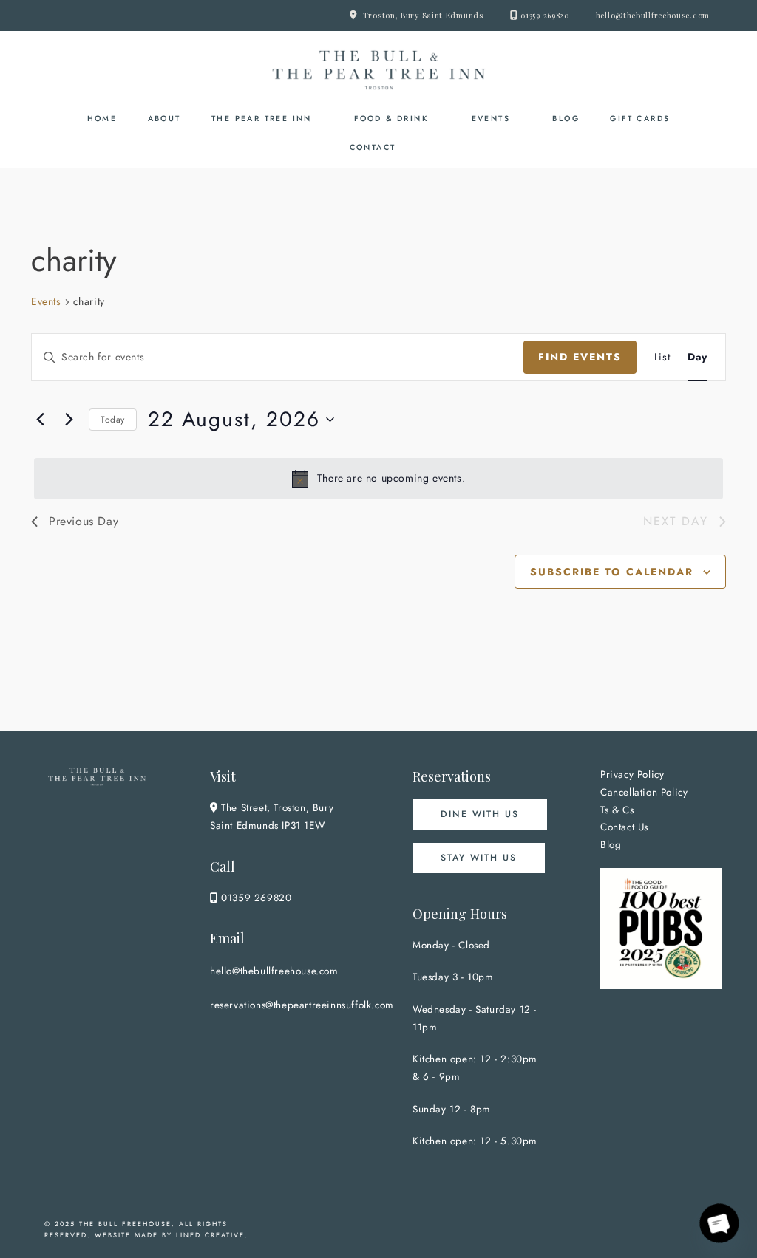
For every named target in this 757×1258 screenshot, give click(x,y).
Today (113, 419)
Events (491, 118)
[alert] (378, 478)
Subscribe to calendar (611, 571)
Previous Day (83, 521)
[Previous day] (40, 419)
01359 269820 (544, 15)
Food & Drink (391, 118)
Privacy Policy (632, 775)
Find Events (580, 356)
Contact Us (624, 827)
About (164, 118)
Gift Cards (640, 118)
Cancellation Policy (644, 792)
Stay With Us (479, 857)
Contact (373, 147)
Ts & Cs (617, 810)
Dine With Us (480, 814)
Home (102, 118)
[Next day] (69, 419)
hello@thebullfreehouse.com (653, 15)
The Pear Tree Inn (261, 118)
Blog (566, 118)
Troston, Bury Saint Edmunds (423, 15)
